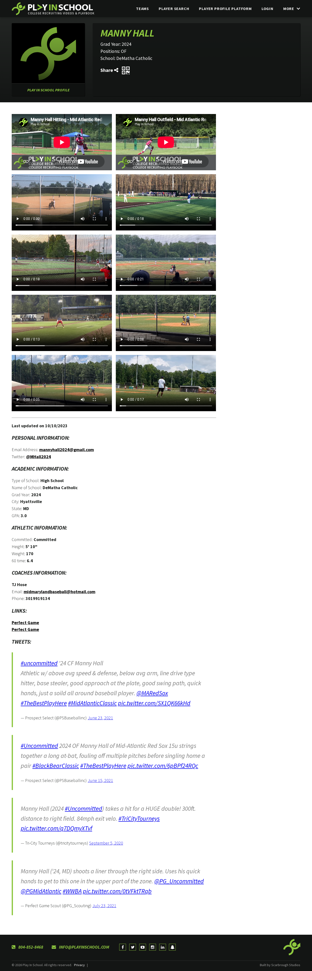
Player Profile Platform (225, 8)
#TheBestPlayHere (44, 703)
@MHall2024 (38, 456)
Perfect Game (25, 622)
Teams (142, 8)
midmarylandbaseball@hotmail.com (59, 591)
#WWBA (72, 891)
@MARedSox (152, 693)
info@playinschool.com (83, 947)
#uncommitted (39, 663)
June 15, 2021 (100, 780)
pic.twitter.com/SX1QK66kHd (154, 703)
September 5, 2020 (106, 843)
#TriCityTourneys (139, 818)
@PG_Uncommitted (179, 881)
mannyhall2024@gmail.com (66, 449)
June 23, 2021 (100, 718)
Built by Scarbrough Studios (280, 965)
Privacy (79, 965)
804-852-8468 (30, 947)
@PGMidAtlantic (41, 891)
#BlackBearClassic (55, 766)
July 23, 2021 (104, 905)
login (267, 8)
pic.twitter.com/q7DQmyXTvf (56, 828)
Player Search (174, 8)
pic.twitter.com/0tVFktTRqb (117, 891)
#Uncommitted (39, 746)
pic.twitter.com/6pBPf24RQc (162, 766)
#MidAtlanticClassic (92, 703)
